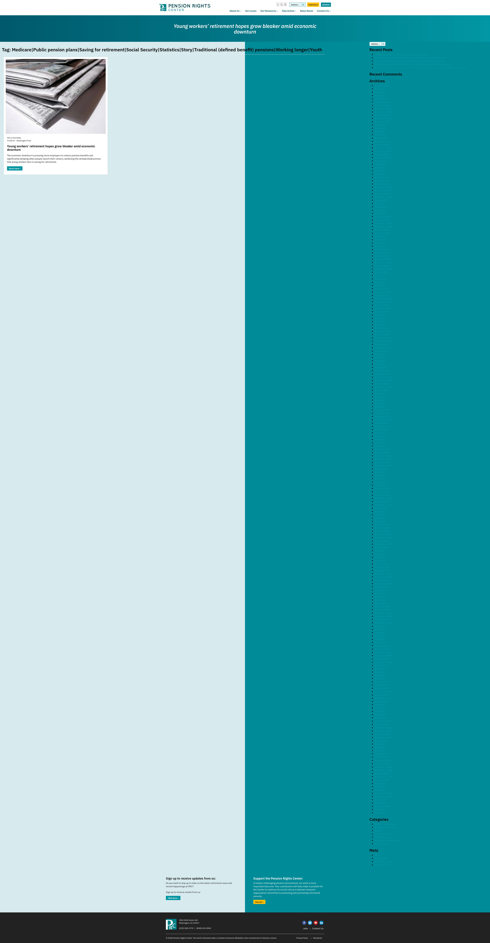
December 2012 (383, 612)
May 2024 (380, 170)
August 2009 (382, 740)
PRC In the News (383, 833)
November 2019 (383, 341)
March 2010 (381, 717)
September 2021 (384, 269)
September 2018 (384, 387)
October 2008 (382, 773)
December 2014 (383, 534)
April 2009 (380, 753)
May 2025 (380, 131)
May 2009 (380, 750)
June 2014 (380, 553)
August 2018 (381, 390)
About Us (235, 10)
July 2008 (380, 783)
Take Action (288, 10)
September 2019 (384, 347)
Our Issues (250, 10)
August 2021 (381, 272)
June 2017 (380, 436)
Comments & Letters (386, 827)
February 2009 (383, 760)
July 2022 (380, 236)
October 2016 (382, 462)
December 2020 (383, 298)
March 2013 (381, 603)
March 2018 (381, 406)
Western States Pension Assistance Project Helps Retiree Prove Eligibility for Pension (420, 67)
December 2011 (383, 652)
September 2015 (384, 504)
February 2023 (383, 216)
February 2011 (382, 685)
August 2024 (382, 160)
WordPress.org (383, 864)
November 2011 (383, 655)
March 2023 (381, 213)
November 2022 (383, 226)
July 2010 (380, 704)
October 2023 (382, 193)
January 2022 (382, 255)
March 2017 (381, 445)
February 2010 (382, 721)
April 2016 (380, 481)
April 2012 (380, 639)
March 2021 (381, 288)
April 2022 (380, 246)
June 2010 (380, 707)
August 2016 (381, 468)
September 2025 (384, 118)
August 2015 (381, 508)
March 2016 (381, 485)
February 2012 (382, 645)
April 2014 (380, 560)
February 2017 (382, 449)
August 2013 (381, 586)
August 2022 (382, 233)
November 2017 (383, 419)
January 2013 (382, 609)
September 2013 (384, 583)
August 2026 (382, 85)
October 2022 (382, 229)
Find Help (313, 4)
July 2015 (380, 511)
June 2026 (380, 92)
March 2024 (381, 177)
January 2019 (382, 373)
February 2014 (382, 567)
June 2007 (380, 799)
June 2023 (380, 206)
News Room (306, 10)
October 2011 (382, 658)
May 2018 (380, 400)
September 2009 (384, 737)
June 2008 (380, 786)
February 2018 (382, 409)
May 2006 (380, 802)
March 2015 (381, 524)
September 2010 (384, 698)
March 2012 (381, 642)
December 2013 (383, 573)
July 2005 (380, 809)
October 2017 (382, 422)
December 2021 (383, 259)
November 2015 (383, 498)
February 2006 (383, 806)
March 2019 (381, 367)
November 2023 (383, 190)
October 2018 (382, 383)
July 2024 (380, 164)
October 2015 (382, 501)
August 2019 (381, 350)
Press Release (382, 837)
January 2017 (382, 452)
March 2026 (381, 98)
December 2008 (383, 766)
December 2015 (383, 495)
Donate (326, 4)
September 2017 (384, 426)
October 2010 (382, 694)
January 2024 (382, 183)
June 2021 (380, 278)
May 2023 (380, 210)
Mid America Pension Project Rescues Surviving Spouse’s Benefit (410, 57)
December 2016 (383, 455)
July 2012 (380, 629)
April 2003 (380, 812)
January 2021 (382, 295)
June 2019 (380, 357)
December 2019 (383, 337)
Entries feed (381, 858)
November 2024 (383, 151)
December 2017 (383, 416)
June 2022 (380, 239)
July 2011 (380, 668)
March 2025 (381, 138)
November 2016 (383, 459)
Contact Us (323, 10)
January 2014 (382, 570)
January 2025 (382, 144)
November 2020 (383, 301)
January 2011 (382, 688)
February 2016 (382, 488)
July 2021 (380, 275)
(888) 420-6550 (204, 928)
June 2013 (380, 593)
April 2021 (380, 285)
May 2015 (380, 518)
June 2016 (380, 475)
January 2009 (382, 763)
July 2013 (380, 590)
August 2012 (381, 626)
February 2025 (383, 141)
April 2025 (380, 134)
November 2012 (383, 616)
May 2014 (380, 557)
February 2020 (383, 331)
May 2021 (380, 282)
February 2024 (383, 180)
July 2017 (380, 432)
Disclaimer (317, 938)
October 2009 (382, 734)
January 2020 (382, 334)
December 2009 (383, 727)
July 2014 (380, 550)
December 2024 (383, 147)
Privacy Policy (302, 938)
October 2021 (382, 265)
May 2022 (380, 242)
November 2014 (383, 537)
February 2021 (382, 291)
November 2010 (383, 691)
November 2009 (384, 730)
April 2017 (380, 442)
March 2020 (381, 328)
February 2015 (382, 527)
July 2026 (380, 88)
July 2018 (380, 393)
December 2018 (383, 377)
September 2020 (384, 308)
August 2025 (382, 121)
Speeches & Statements (387, 840)
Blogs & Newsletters (386, 824)
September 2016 (384, 465)
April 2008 (380, 789)
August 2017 (381, 429)
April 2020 (380, 324)
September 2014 (384, 544)
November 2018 (383, 380)
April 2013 (380, 599)
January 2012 (382, 649)
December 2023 (383, 187)
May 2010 (380, 711)
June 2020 (380, 318)
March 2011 (381, 681)
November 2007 (383, 793)
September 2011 (383, 662)
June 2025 (380, 128)
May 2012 (380, 635)
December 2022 (383, 223)
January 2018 (382, 413)
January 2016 (382, 491)
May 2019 (380, 360)
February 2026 (383, 101)
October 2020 (382, 305)
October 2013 (382, 580)
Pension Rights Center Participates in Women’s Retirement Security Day (413, 64)
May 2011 (380, 675)
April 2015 (380, 521)
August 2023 (382, 200)
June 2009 (380, 747)
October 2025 (382, 115)
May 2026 (380, 95)
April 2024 (380, 174)
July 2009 (380, 743)
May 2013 (380, 596)
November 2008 (384, 770)
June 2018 (380, 396)
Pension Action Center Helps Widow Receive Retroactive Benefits (410, 61)
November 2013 (383, 576)
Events (378, 830)
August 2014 (381, 547)
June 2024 (380, 167)
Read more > (15, 168)
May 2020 (380, 321)
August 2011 (381, 665)
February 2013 (382, 606)
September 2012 (384, 622)
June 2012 (380, 632)
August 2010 (381, 701)
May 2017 (380, 439)
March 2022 (381, 249)
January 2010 (382, 724)
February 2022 (383, 252)
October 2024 (382, 154)
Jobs (305, 928)
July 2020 (380, 314)
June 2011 (380, 671)
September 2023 (384, 197)
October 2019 (382, 344)
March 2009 (381, 757)
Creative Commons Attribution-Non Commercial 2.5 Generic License (247, 938)
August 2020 (382, 311)
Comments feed (383, 861)
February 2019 (382, 370)
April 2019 (380, 364)
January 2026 (382, 105)
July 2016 (380, 472)
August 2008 (382, 780)
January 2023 (382, 219)
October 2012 (382, 619)
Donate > (259, 901)
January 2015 (382, 531)
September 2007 (384, 796)
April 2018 (380, 403)
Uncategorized (382, 843)
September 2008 (384, 776)
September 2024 (384, 157)
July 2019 (380, 354)
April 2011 (380, 678)
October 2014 (382, 540)
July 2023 (380, 203)
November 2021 (383, 262)
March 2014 (381, 563)
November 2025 (383, 111)
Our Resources (268, 10)
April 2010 (380, 714)
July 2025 (380, 124)
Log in (378, 855)
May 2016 (380, 478)
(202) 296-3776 (186, 928)
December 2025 (383, 108)
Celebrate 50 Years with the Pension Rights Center (402, 54)
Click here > (173, 897)
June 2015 (380, 514)
